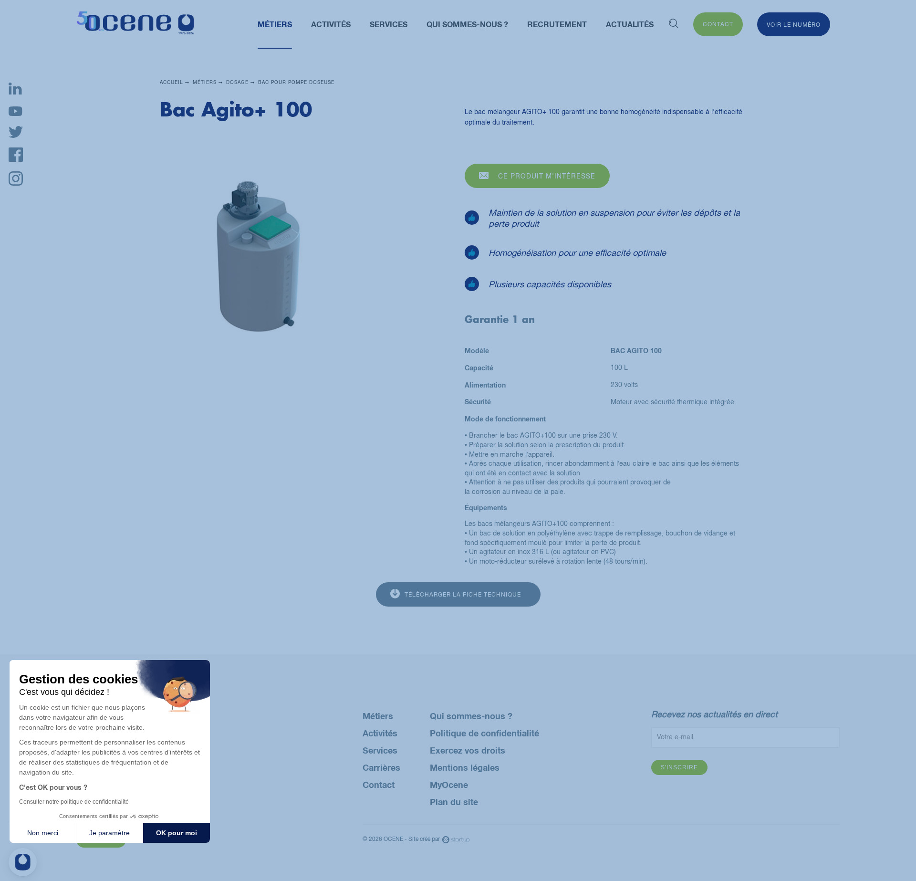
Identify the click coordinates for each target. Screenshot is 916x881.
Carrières (381, 767)
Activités (380, 733)
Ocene (135, 24)
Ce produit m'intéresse (546, 176)
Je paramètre (109, 833)
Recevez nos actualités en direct (714, 714)
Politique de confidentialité (484, 733)
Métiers (378, 716)
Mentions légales (465, 767)
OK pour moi (176, 833)
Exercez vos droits (467, 750)
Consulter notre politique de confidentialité (74, 801)
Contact (718, 24)
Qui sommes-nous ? (471, 716)
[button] (23, 862)
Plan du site (454, 802)
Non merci (42, 833)
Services (380, 750)
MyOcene (449, 784)
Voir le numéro (794, 24)
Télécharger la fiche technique (463, 594)
